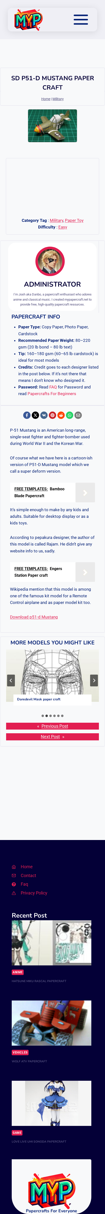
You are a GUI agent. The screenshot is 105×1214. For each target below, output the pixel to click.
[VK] (44, 415)
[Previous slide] (11, 680)
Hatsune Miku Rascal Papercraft (39, 981)
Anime (18, 972)
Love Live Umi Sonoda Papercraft (39, 1142)
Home (45, 99)
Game (17, 1132)
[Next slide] (94, 680)
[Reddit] (61, 415)
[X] (35, 415)
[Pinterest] (52, 415)
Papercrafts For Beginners (52, 393)
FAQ (53, 387)
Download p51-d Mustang (34, 616)
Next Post (50, 736)
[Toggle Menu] (80, 19)
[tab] (43, 716)
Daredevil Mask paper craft (38, 699)
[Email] (78, 415)
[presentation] (52, 676)
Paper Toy (74, 220)
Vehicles (20, 1052)
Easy (62, 227)
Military (58, 99)
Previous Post (55, 726)
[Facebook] (27, 415)
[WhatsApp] (69, 415)
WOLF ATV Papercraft (29, 1061)
